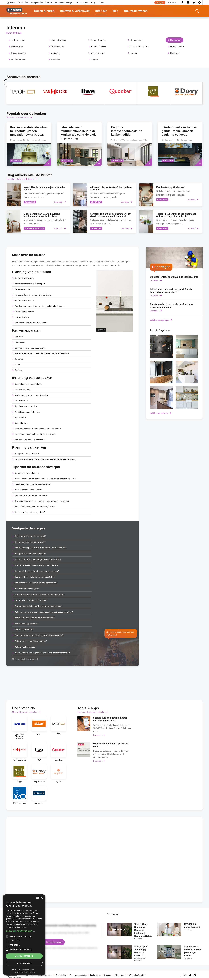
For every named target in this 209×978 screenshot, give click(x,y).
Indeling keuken (22, 317)
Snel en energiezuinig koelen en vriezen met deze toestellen (42, 353)
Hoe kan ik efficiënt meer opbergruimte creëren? (36, 565)
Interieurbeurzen (18, 59)
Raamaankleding (18, 53)
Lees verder (22, 927)
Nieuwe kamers (177, 46)
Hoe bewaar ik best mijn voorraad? (30, 536)
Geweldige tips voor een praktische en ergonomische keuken (42, 501)
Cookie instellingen (45, 975)
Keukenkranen (21, 423)
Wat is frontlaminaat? (24, 629)
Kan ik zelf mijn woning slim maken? (31, 600)
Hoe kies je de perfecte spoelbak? (30, 440)
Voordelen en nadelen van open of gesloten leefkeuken (39, 306)
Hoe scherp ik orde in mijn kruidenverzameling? (36, 583)
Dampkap (19, 359)
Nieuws (101, 3)
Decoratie (174, 53)
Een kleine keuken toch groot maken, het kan (35, 434)
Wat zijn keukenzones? (25, 647)
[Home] (16, 11)
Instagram (188, 2)
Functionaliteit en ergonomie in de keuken (33, 295)
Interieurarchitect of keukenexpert (30, 284)
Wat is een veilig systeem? (26, 623)
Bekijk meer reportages (159, 320)
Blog (93, 3)
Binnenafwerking (58, 40)
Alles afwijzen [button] (24, 963)
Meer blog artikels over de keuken (20, 179)
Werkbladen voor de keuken (27, 412)
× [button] (42, 898)
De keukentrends (22, 389)
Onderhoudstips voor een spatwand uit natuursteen (38, 428)
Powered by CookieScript (24, 972)
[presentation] (129, 144)
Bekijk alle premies (54, 942)
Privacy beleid (120, 975)
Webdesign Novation (137, 975)
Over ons (107, 975)
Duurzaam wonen (135, 10)
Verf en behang (97, 53)
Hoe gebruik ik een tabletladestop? (30, 553)
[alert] (24, 934)
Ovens (17, 364)
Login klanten (95, 975)
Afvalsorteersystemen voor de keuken (31, 395)
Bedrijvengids (37, 3)
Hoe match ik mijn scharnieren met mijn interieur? (37, 571)
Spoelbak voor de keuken (26, 406)
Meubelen (55, 59)
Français (160, 3)
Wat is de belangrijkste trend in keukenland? (34, 618)
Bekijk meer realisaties (159, 413)
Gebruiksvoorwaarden (78, 975)
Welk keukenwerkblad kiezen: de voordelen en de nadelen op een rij (45, 459)
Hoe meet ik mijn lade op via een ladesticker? (35, 577)
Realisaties (23, 3)
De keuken (175, 40)
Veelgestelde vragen (64, 3)
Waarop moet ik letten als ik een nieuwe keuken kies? (39, 606)
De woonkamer (58, 46)
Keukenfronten (21, 401)
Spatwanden (20, 417)
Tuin (115, 10)
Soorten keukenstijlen (24, 311)
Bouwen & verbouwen (75, 10)
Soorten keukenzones (24, 300)
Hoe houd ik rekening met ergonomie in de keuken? (38, 559)
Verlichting (55, 53)
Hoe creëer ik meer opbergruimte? (30, 542)
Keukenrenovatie (22, 289)
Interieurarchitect (98, 46)
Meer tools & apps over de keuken (91, 712)
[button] (24, 931)
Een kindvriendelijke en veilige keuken (32, 323)
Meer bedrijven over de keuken (25, 712)
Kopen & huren (44, 10)
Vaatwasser (20, 342)
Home (12, 3)
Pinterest (200, 2)
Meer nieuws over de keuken (17, 118)
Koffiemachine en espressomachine (31, 348)
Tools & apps (82, 3)
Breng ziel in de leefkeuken (27, 454)
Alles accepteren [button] (24, 956)
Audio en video (17, 40)
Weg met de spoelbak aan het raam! (31, 495)
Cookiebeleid (61, 975)
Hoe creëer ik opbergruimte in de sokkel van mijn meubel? (41, 548)
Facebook (182, 2)
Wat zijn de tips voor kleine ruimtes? (31, 641)
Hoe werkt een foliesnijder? (27, 588)
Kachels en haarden (140, 46)
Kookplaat (19, 337)
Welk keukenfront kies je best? (28, 490)
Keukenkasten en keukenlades (28, 384)
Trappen (94, 59)
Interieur (101, 10)
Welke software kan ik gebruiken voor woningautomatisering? (42, 653)
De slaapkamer (18, 46)
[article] (22, 93)
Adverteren (30, 975)
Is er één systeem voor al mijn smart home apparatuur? (40, 594)
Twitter (194, 2)
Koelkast (18, 370)
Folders (48, 3)
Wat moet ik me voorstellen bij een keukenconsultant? (39, 635)
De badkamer (137, 40)
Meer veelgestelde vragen (24, 659)
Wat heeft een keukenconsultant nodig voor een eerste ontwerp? (44, 612)
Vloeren (134, 53)
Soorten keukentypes (24, 278)
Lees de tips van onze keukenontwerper (32, 484)
